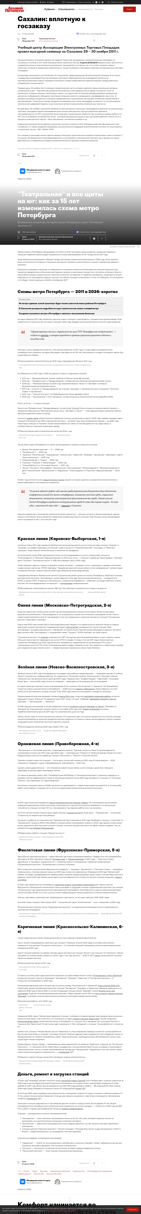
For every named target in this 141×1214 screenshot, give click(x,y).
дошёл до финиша (91, 709)
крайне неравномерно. (72, 1109)
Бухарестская (59, 859)
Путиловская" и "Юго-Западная (107, 975)
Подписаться (71, 2)
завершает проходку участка (103, 699)
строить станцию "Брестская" (85, 1019)
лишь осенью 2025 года (108, 986)
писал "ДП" (80, 1088)
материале (64, 1052)
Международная (76, 859)
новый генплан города (53, 480)
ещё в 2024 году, (67, 696)
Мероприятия (85, 9)
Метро (34, 1171)
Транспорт (44, 1171)
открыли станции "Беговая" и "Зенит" (87, 706)
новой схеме (32, 418)
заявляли (65, 505)
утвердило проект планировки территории (74, 885)
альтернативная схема (28, 1021)
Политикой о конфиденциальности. (60, 1211)
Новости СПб (39, 1174)
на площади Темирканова (42, 828)
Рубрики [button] (49, 9)
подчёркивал (66, 583)
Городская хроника (24, 1174)
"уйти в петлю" (72, 627)
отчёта (44, 335)
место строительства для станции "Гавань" (68, 803)
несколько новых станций (73, 1081)
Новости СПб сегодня (53, 1174)
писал (97, 956)
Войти (129, 9)
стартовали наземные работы (97, 696)
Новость (26, 1171)
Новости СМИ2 (24, 179)
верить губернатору (85, 689)
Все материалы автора (48, 41)
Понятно (133, 1210)
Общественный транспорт (60, 1171)
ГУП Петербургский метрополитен (99, 1171)
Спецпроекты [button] (66, 9)
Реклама (98, 9)
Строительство (78, 1171)
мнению (44, 637)
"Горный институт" (75, 813)
